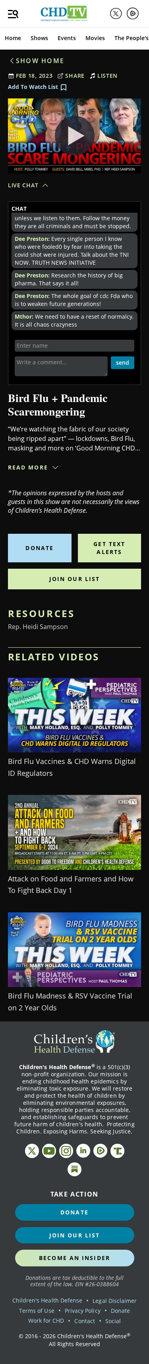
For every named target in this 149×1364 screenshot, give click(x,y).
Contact (84, 1321)
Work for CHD (46, 1320)
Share (75, 75)
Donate (39, 548)
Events (67, 38)
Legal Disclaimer (115, 1300)
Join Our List (74, 579)
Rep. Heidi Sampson (38, 626)
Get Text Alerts (109, 548)
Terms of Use (36, 1310)
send (122, 362)
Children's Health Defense (47, 1300)
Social (113, 1321)
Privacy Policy (83, 1310)
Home (13, 38)
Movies (95, 38)
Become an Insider (74, 1258)
